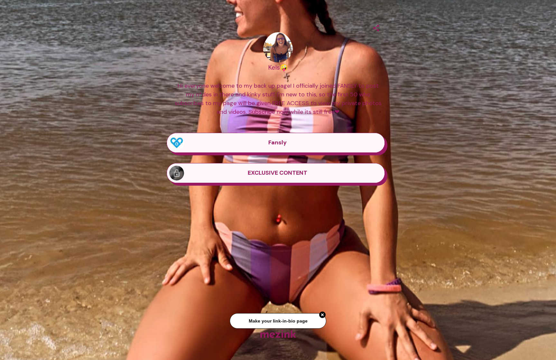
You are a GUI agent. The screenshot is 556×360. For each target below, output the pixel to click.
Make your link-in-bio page (277, 322)
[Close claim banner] (322, 316)
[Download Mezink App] (278, 333)
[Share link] (376, 27)
